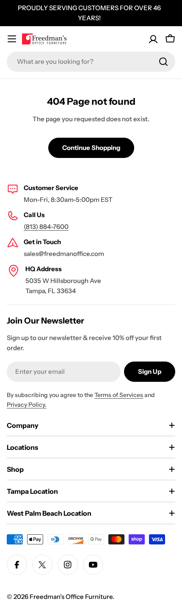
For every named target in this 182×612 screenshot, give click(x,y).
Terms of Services (118, 395)
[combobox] (91, 62)
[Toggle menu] (12, 39)
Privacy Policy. (27, 404)
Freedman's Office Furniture (71, 597)
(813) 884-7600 (46, 227)
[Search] (163, 62)
